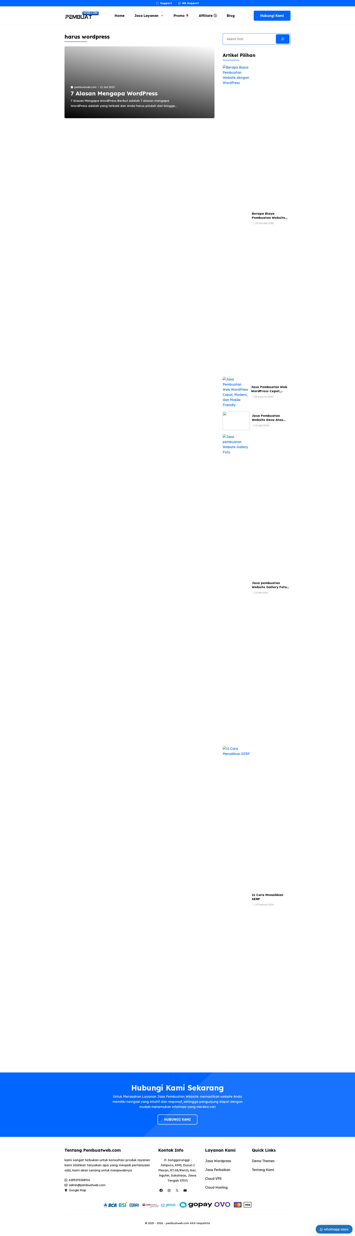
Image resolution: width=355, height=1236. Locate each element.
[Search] (282, 39)
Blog (231, 16)
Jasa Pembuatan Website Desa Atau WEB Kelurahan (267, 420)
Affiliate (206, 16)
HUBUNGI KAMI (177, 1119)
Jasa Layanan (146, 16)
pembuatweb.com (85, 87)
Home (119, 16)
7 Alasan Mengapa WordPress (114, 93)
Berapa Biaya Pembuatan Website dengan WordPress (268, 218)
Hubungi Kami (272, 16)
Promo (180, 16)
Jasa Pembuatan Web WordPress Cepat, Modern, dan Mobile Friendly (269, 393)
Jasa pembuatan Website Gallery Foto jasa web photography (270, 587)
